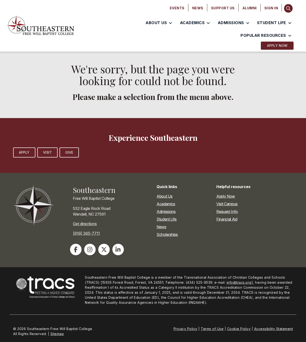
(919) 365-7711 (86, 233)
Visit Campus (227, 203)
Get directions (85, 223)
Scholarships (167, 234)
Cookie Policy (239, 329)
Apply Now (277, 45)
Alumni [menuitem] (249, 8)
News (161, 226)
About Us (164, 196)
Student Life (167, 219)
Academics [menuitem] (192, 22)
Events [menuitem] (177, 8)
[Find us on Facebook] (76, 249)
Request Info (227, 211)
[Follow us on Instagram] (90, 249)
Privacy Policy (185, 329)
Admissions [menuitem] (231, 22)
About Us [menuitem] (156, 22)
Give (69, 152)
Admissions (166, 211)
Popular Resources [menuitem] (263, 35)
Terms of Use (212, 329)
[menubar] (224, 8)
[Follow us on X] (104, 249)
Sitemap (57, 334)
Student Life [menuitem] (271, 22)
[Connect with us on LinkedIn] (118, 249)
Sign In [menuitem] (271, 8)
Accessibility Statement (273, 329)
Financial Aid (226, 219)
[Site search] (288, 8)
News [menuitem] (197, 8)
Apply (24, 152)
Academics (166, 203)
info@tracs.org (239, 282)
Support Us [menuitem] (223, 8)
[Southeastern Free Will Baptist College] (41, 25)
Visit (47, 152)
